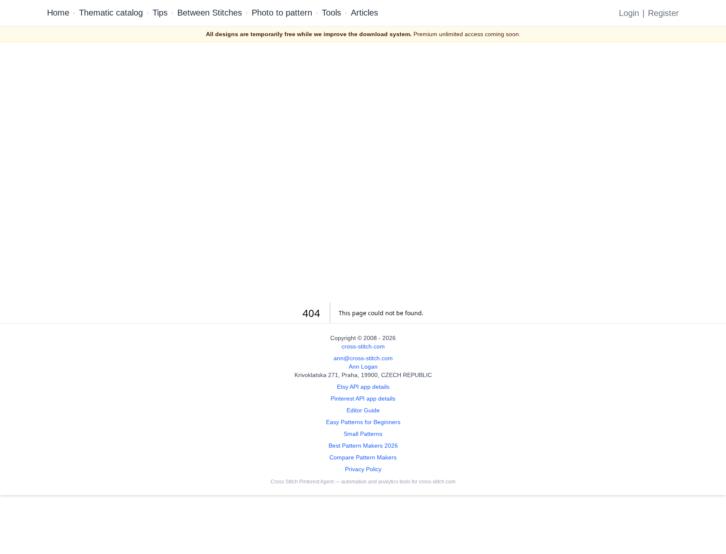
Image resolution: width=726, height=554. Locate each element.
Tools (331, 12)
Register (663, 13)
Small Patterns (363, 433)
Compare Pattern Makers (363, 457)
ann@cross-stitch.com (363, 358)
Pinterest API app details (363, 398)
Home (58, 12)
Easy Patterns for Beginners (363, 422)
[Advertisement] (363, 172)
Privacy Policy (363, 469)
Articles (364, 12)
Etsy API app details (363, 386)
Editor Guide (363, 410)
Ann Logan (363, 366)
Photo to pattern (282, 12)
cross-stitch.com (363, 346)
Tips (160, 12)
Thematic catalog (111, 12)
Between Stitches (209, 12)
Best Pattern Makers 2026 (363, 445)
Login (629, 13)
